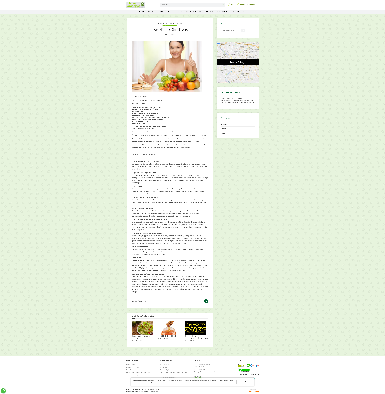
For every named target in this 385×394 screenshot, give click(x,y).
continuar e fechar (244, 382)
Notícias (223, 129)
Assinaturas (164, 367)
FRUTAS (180, 12)
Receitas (223, 133)
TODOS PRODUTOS (223, 12)
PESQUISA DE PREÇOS (146, 12)
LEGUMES (171, 12)
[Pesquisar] (243, 30)
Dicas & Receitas (131, 370)
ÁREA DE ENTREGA (165, 365)
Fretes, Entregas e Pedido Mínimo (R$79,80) (174, 372)
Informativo (224, 124)
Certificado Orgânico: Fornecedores (138, 372)
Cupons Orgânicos (166, 370)
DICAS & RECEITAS (238, 12)
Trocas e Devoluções (167, 375)
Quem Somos (130, 365)
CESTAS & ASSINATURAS (194, 12)
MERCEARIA (209, 12)
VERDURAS (160, 12)
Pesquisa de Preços (132, 367)
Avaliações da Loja (132, 375)
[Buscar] (223, 5)
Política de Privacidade (158, 383)
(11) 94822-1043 (200, 367)
